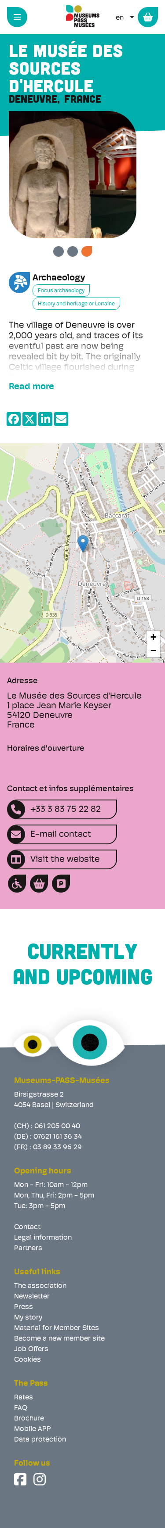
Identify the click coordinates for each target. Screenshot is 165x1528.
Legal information (43, 1237)
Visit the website (65, 859)
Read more (31, 387)
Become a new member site (59, 1338)
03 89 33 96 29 (57, 1147)
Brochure (29, 1418)
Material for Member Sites (56, 1328)
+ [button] (153, 636)
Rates (23, 1397)
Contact (27, 1227)
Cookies (27, 1359)
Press (23, 1307)
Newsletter (32, 1296)
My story (28, 1317)
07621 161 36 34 (57, 1137)
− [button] (153, 650)
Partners (28, 1248)
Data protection (40, 1439)
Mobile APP (32, 1429)
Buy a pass (148, 17)
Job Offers (31, 1349)
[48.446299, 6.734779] (82, 544)
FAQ (20, 1408)
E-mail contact (60, 834)
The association (40, 1286)
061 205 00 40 (57, 1126)
